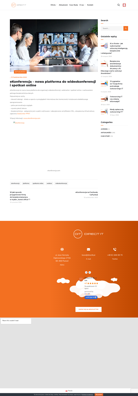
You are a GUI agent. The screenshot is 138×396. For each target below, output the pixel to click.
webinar (49, 183)
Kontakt (90, 5)
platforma (26, 183)
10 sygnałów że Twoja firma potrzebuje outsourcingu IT (116, 85)
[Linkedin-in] (89, 272)
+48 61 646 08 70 (115, 255)
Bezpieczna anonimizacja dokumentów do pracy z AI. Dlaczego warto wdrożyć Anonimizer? (111, 67)
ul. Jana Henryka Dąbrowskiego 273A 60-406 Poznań (62, 258)
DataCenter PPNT (23, 114)
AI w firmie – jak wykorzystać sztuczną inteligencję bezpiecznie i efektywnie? (114, 48)
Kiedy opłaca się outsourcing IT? (116, 111)
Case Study (73, 5)
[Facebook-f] (86, 272)
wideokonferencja (61, 183)
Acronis (104, 129)
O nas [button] (82, 5)
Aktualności (63, 5)
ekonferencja (15, 183)
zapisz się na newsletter (88, 309)
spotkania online (38, 183)
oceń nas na (90, 297)
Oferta (53, 5)
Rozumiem (99, 394)
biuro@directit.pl (88, 255)
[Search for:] (114, 28)
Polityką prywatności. (87, 394)
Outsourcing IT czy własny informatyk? (116, 99)
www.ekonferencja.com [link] (31, 118)
